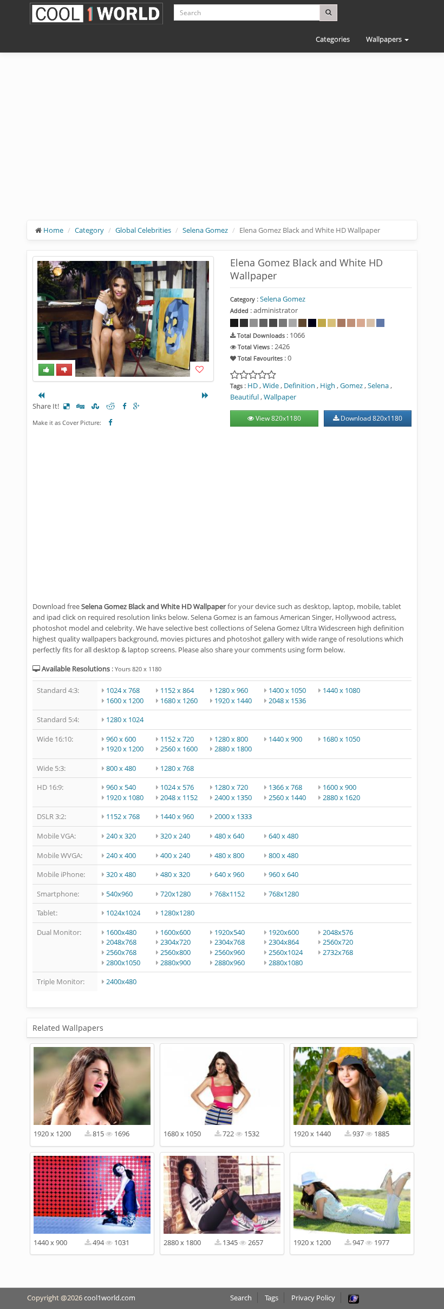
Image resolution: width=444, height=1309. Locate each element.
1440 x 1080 (341, 690)
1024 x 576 (177, 787)
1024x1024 (123, 913)
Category (89, 230)
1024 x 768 (123, 690)
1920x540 (229, 932)
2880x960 (229, 962)
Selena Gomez (205, 230)
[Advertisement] (222, 144)
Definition (299, 385)
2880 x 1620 (341, 797)
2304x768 (229, 942)
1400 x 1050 (287, 690)
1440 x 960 (177, 816)
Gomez (351, 385)
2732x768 (338, 952)
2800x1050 (123, 962)
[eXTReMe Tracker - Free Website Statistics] (353, 1298)
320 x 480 (121, 874)
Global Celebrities (143, 230)
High (327, 385)
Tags (271, 1298)
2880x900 (175, 962)
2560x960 (229, 952)
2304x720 (175, 942)
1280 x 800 (231, 739)
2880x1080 (286, 962)
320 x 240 (175, 836)
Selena (378, 385)
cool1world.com (109, 1298)
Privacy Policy (313, 1298)
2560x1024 (286, 952)
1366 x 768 (285, 787)
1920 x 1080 (124, 797)
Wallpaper (280, 397)
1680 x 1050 (341, 739)
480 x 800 (229, 855)
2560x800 (175, 952)
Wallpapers (384, 39)
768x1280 (284, 894)
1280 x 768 (177, 768)
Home (53, 230)
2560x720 (338, 942)
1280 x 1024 (124, 719)
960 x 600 (121, 739)
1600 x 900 (339, 787)
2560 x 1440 (287, 797)
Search (241, 1298)
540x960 (119, 894)
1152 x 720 (177, 739)
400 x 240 (175, 855)
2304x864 (284, 942)
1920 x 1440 (233, 700)
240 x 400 (121, 855)
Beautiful (244, 397)
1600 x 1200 (124, 700)
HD (252, 385)
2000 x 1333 (233, 816)
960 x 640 (283, 874)
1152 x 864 (177, 690)
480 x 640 (229, 836)
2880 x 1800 (233, 749)
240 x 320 (121, 836)
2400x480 (121, 981)
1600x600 (175, 932)
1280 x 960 (231, 690)
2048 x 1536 (287, 700)
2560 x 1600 (179, 749)
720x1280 (175, 894)
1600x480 (121, 932)
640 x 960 (229, 874)
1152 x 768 (123, 816)
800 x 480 (121, 768)
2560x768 (121, 952)
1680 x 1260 (179, 700)
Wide (271, 385)
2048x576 (338, 932)
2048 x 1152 (179, 797)
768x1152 (229, 894)
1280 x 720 (231, 787)
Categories (333, 39)
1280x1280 (177, 913)
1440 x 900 (285, 739)
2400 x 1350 (233, 797)
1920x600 (284, 932)
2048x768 (121, 942)
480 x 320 (175, 874)
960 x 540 (121, 787)
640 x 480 (283, 836)
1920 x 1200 (124, 749)
